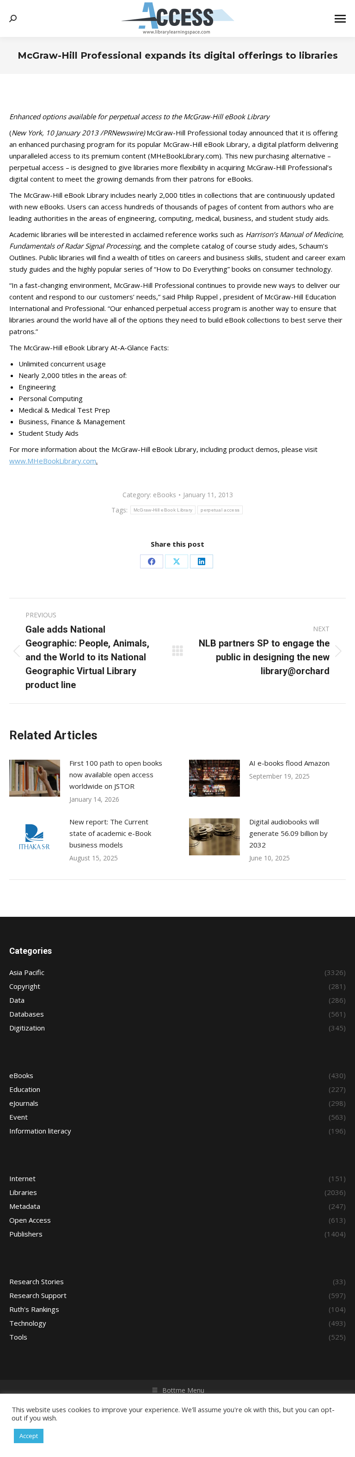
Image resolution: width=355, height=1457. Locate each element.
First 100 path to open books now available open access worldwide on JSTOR (115, 774)
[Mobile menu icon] (340, 18)
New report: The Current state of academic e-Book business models (110, 833)
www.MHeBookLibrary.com (52, 460)
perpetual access (220, 509)
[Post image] (34, 778)
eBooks (164, 494)
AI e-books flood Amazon (289, 763)
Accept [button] (28, 1436)
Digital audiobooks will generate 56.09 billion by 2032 (288, 833)
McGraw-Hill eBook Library (163, 509)
